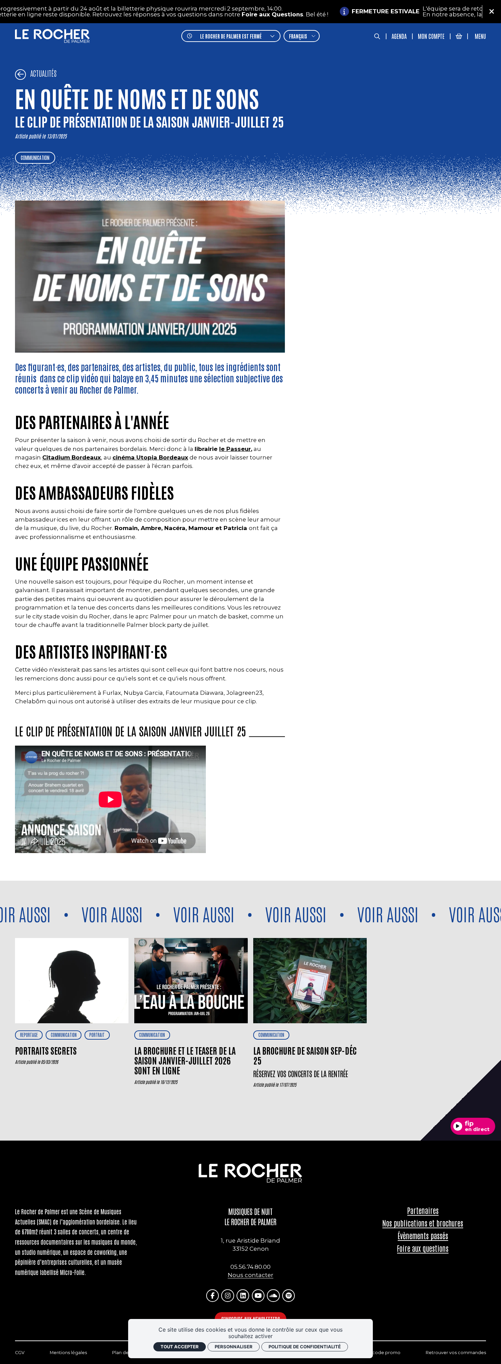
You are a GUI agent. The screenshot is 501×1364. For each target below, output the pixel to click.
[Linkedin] (243, 1295)
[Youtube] (258, 1295)
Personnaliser (234, 1346)
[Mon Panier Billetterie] (459, 36)
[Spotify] (288, 1295)
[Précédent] (20, 74)
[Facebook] (212, 1295)
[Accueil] (52, 36)
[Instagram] (227, 1295)
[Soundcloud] (273, 1295)
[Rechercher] (377, 36)
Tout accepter (180, 1346)
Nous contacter (250, 1275)
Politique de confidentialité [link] (305, 1346)
